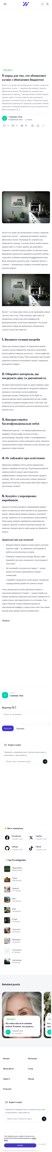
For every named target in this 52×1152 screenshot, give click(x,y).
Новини (6, 1058)
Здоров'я (6, 1079)
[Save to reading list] (32, 125)
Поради (31, 1079)
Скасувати (20, 728)
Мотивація (32, 1058)
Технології (7, 1089)
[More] (43, 125)
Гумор (30, 1068)
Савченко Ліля (15, 117)
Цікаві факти (8, 70)
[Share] (38, 125)
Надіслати (8, 728)
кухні (33, 257)
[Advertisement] (26, 36)
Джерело (6, 620)
